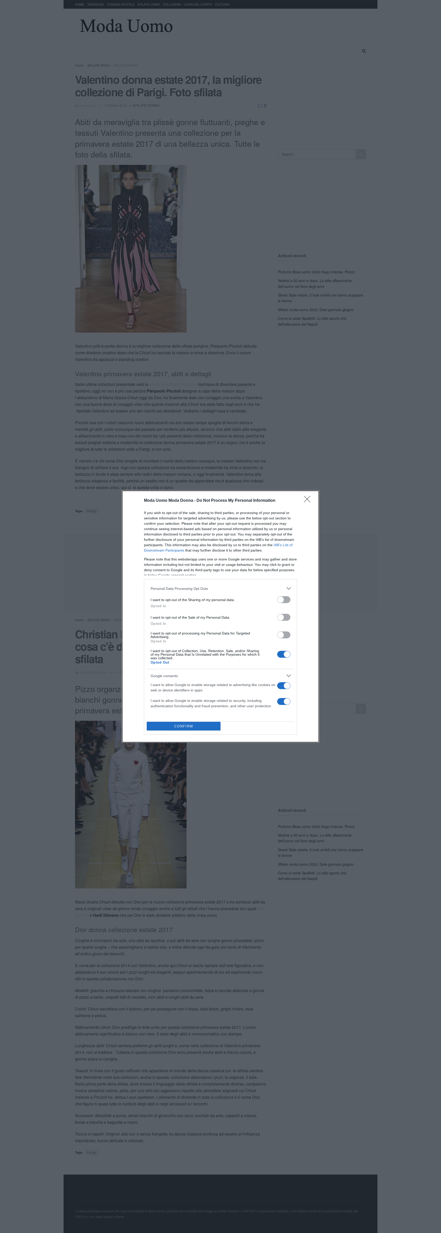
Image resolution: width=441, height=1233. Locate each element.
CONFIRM (183, 726)
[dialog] (220, 616)
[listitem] (220, 588)
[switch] (283, 599)
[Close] (309, 501)
